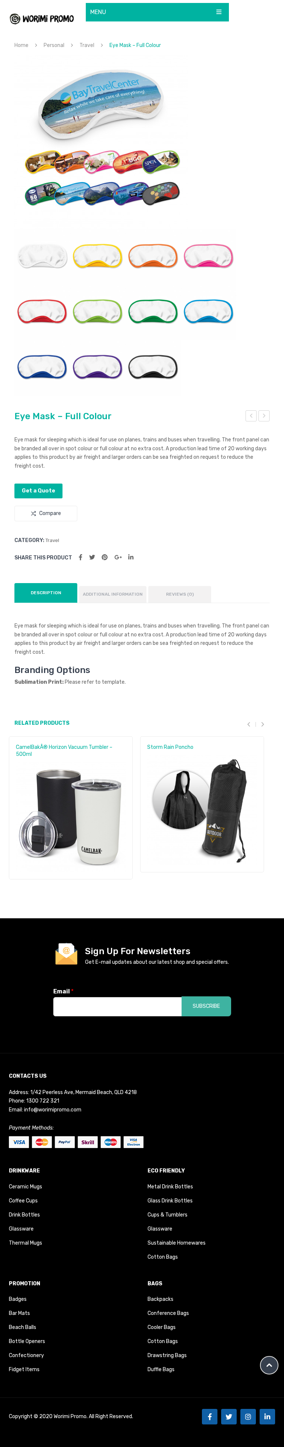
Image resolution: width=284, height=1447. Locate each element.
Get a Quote (38, 490)
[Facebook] (80, 557)
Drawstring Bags (167, 1355)
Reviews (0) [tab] (180, 594)
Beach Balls (22, 1327)
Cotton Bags (163, 1257)
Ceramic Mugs (25, 1187)
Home (21, 45)
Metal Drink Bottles (170, 1187)
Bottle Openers (27, 1341)
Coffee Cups (23, 1201)
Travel (87, 45)
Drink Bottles (24, 1215)
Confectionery (26, 1355)
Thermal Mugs (25, 1243)
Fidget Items (24, 1369)
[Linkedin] (267, 1416)
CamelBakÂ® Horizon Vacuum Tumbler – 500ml (64, 750)
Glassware (21, 1229)
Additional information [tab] (113, 594)
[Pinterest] (105, 557)
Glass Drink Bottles (170, 1201)
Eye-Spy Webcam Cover (251, 417)
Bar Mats (19, 1313)
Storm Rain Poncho (170, 747)
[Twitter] (92, 557)
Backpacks (160, 1299)
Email (63, 991)
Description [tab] (46, 592)
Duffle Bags (161, 1369)
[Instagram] (248, 1416)
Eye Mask (264, 417)
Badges (18, 1299)
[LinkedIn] (130, 557)
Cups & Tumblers (167, 1215)
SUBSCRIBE (206, 1006)
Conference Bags (168, 1313)
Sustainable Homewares (177, 1243)
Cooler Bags (162, 1327)
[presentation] (251, 724)
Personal (54, 45)
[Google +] (118, 557)
